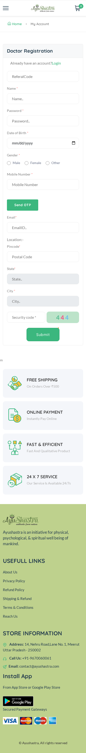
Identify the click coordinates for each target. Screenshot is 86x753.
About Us (10, 572)
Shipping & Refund (17, 598)
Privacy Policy (14, 581)
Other (55, 163)
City (11, 291)
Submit (43, 334)
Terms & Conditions (18, 607)
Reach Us (10, 616)
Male (16, 163)
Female (35, 163)
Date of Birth (17, 133)
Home (17, 24)
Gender (13, 155)
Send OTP (22, 205)
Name (12, 88)
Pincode (13, 246)
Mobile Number (20, 174)
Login (56, 63)
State (11, 269)
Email (12, 217)
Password (15, 111)
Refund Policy (13, 590)
